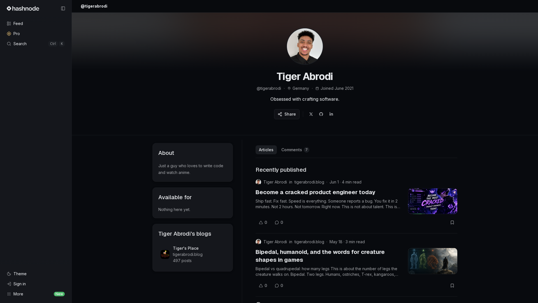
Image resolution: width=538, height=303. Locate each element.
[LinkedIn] (331, 114)
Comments (294, 149)
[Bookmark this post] (452, 222)
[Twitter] (311, 114)
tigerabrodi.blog (309, 182)
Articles (266, 149)
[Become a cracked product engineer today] (432, 201)
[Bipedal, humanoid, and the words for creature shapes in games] (432, 261)
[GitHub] (321, 114)
